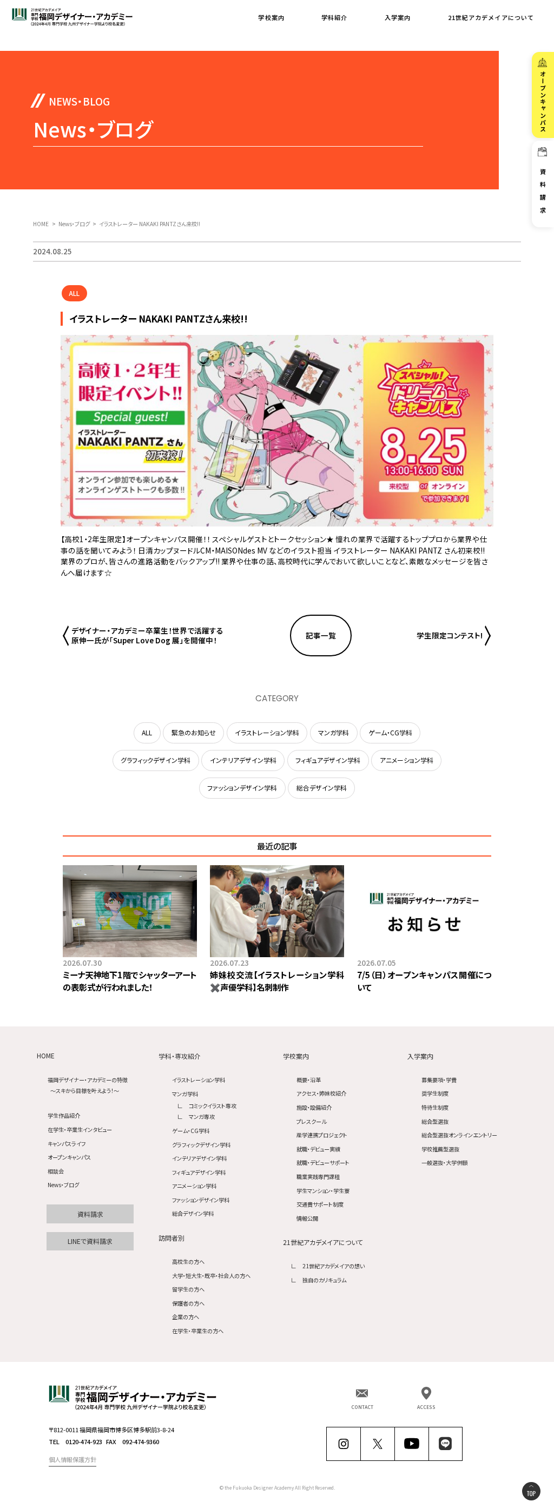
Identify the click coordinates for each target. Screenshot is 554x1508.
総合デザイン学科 (193, 1213)
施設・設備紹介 (314, 1107)
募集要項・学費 (439, 1080)
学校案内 (271, 17)
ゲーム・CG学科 (190, 1131)
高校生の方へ (188, 1261)
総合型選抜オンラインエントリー (459, 1135)
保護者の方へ (188, 1303)
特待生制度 (435, 1107)
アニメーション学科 (194, 1186)
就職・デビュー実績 (318, 1149)
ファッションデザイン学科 (200, 1200)
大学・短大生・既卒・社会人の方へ (211, 1276)
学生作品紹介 (64, 1115)
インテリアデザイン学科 (199, 1158)
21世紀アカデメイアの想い (333, 1266)
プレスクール (311, 1121)
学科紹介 (334, 17)
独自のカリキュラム (324, 1280)
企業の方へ (185, 1317)
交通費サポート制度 (320, 1204)
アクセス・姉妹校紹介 (321, 1093)
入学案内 (398, 17)
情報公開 (307, 1218)
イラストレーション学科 (198, 1080)
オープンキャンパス (69, 1157)
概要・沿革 (308, 1080)
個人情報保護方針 (72, 1459)
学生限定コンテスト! (450, 636)
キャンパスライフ (66, 1144)
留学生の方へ (188, 1289)
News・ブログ (63, 1185)
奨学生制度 (435, 1093)
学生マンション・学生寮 (322, 1191)
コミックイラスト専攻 (212, 1106)
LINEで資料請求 (90, 1241)
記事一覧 (321, 635)
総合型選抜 (435, 1121)
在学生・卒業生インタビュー (80, 1129)
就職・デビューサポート (322, 1162)
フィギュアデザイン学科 (199, 1172)
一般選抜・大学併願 (444, 1162)
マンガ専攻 (202, 1116)
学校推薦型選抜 (440, 1149)
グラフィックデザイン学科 (201, 1145)
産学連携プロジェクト (321, 1135)
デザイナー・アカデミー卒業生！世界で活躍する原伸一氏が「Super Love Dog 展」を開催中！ (147, 636)
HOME (46, 1056)
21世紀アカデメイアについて (491, 17)
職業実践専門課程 (318, 1177)
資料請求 (90, 1214)
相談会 (56, 1171)
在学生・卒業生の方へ (197, 1331)
